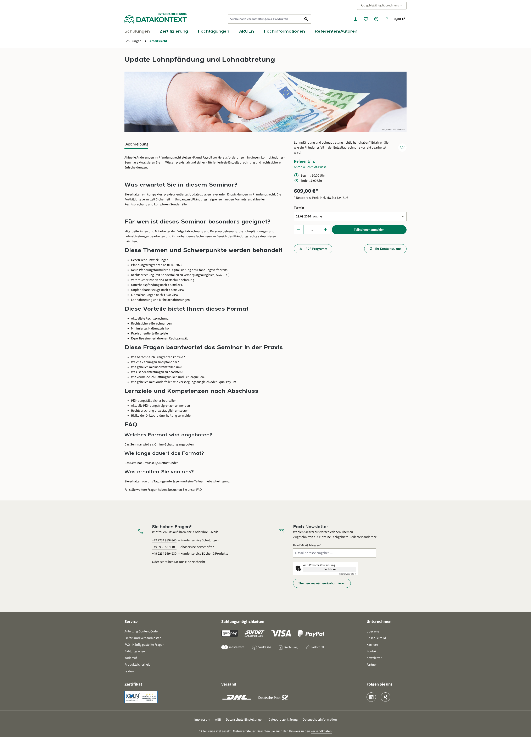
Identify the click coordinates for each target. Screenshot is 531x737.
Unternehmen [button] (379, 622)
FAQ (199, 489)
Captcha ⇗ (347, 573)
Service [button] (131, 622)
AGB (218, 719)
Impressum (202, 719)
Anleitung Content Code (141, 631)
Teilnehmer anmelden (369, 229)
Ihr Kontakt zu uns (388, 248)
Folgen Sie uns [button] (379, 684)
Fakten (129, 671)
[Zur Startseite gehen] (155, 19)
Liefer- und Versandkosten (142, 638)
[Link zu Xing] (385, 697)
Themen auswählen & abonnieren (322, 583)
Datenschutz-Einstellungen (244, 719)
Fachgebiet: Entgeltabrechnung (381, 6)
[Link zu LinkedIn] (371, 697)
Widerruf (130, 658)
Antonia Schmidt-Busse (310, 167)
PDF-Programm (316, 248)
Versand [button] (228, 684)
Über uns (373, 631)
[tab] (136, 144)
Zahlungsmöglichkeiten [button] (242, 622)
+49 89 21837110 (163, 547)
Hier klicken (330, 569)
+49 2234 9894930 (164, 553)
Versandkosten (321, 731)
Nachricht (198, 562)
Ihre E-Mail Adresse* (307, 545)
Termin (299, 207)
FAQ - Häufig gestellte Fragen (144, 644)
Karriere (372, 644)
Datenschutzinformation (320, 719)
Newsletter (374, 658)
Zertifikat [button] (133, 684)
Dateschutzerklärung (283, 719)
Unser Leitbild (376, 638)
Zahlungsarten (134, 651)
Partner (372, 664)
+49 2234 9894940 (164, 540)
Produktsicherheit (137, 664)
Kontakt (372, 651)
